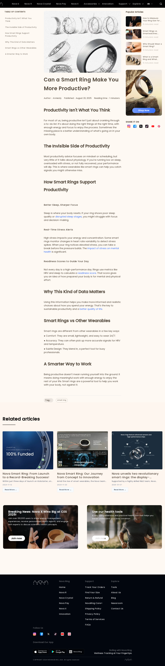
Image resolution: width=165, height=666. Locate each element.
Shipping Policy (93, 608)
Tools (114, 587)
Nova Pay (61, 3)
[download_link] (41, 652)
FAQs (88, 624)
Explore (137, 3)
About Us (116, 592)
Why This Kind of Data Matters (20, 42)
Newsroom (117, 603)
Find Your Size (92, 592)
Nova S (15, 3)
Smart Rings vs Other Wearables (20, 48)
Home (62, 587)
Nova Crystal (44, 3)
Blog (113, 597)
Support (123, 3)
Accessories (90, 3)
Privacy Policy (92, 614)
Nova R (28, 3)
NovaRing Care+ (93, 603)
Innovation (108, 3)
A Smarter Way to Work (16, 54)
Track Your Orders (95, 587)
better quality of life (91, 309)
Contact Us (117, 608)
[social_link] (34, 634)
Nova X (75, 3)
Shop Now (143, 110)
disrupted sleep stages (68, 216)
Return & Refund (94, 597)
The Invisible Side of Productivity (21, 27)
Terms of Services (95, 619)
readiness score (87, 273)
